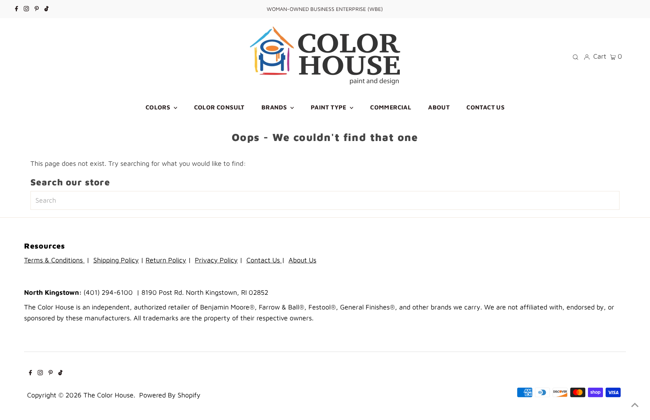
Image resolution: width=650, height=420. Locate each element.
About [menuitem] (439, 107)
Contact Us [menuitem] (485, 107)
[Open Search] (575, 56)
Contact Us (264, 260)
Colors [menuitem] (159, 107)
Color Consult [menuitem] (219, 107)
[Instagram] (26, 9)
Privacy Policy (216, 260)
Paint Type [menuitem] (329, 107)
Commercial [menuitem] (390, 107)
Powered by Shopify (169, 395)
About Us (302, 260)
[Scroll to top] (634, 404)
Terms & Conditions (54, 260)
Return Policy (166, 260)
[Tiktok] (46, 9)
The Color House (109, 395)
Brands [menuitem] (275, 107)
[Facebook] (16, 9)
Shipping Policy (116, 260)
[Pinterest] (37, 9)
